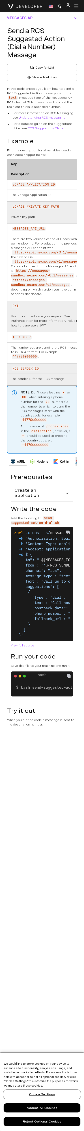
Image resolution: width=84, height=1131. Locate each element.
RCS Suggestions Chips (45, 128)
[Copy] (70, 676)
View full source (22, 645)
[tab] (18, 461)
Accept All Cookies (42, 1108)
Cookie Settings (42, 1094)
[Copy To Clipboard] (67, 532)
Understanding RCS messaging (42, 117)
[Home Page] (25, 6)
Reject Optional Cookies (42, 1121)
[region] (42, 1091)
